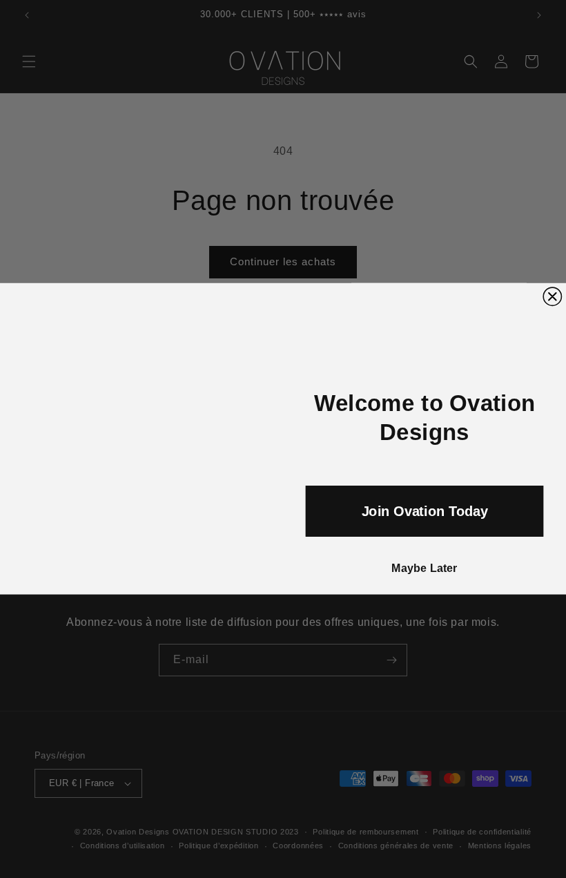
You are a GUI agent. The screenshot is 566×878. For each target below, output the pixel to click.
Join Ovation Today (425, 511)
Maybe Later (424, 568)
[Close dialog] (552, 296)
